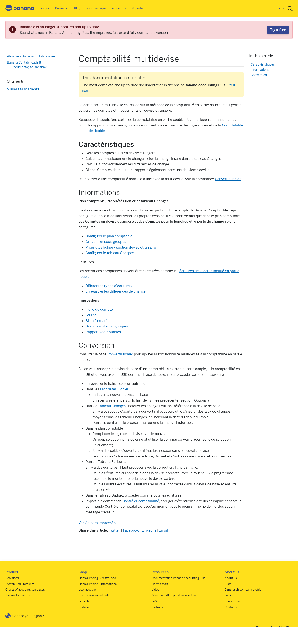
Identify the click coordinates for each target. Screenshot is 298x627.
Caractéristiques (263, 64)
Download (62, 8)
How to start (160, 584)
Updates (84, 607)
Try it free (278, 30)
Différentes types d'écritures (109, 286)
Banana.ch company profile (243, 589)
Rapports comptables (103, 332)
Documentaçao (96, 8)
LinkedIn (149, 530)
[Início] (19, 8)
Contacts (231, 607)
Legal (228, 595)
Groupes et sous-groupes (106, 241)
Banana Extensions (18, 595)
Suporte (137, 8)
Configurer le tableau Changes (110, 253)
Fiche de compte (99, 309)
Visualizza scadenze (23, 89)
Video (155, 589)
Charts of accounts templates (25, 589)
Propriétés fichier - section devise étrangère (121, 247)
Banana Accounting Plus (68, 32)
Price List (85, 601)
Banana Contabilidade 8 (24, 62)
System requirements (19, 584)
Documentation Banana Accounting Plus (178, 578)
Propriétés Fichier (114, 389)
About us (231, 578)
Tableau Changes (112, 406)
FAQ (154, 601)
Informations (260, 69)
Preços (45, 8)
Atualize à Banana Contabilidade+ (31, 56)
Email (163, 530)
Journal (91, 315)
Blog (77, 8)
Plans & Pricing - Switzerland (97, 578)
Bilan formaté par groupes (107, 326)
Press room (232, 601)
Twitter (114, 530)
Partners (157, 607)
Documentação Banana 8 (29, 67)
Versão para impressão (97, 523)
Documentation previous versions (174, 595)
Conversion (259, 75)
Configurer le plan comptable (109, 236)
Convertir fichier (228, 179)
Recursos (117, 8)
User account (87, 589)
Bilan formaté (97, 321)
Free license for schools (94, 595)
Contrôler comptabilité (140, 501)
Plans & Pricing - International (98, 584)
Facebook (131, 530)
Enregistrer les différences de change (116, 291)
